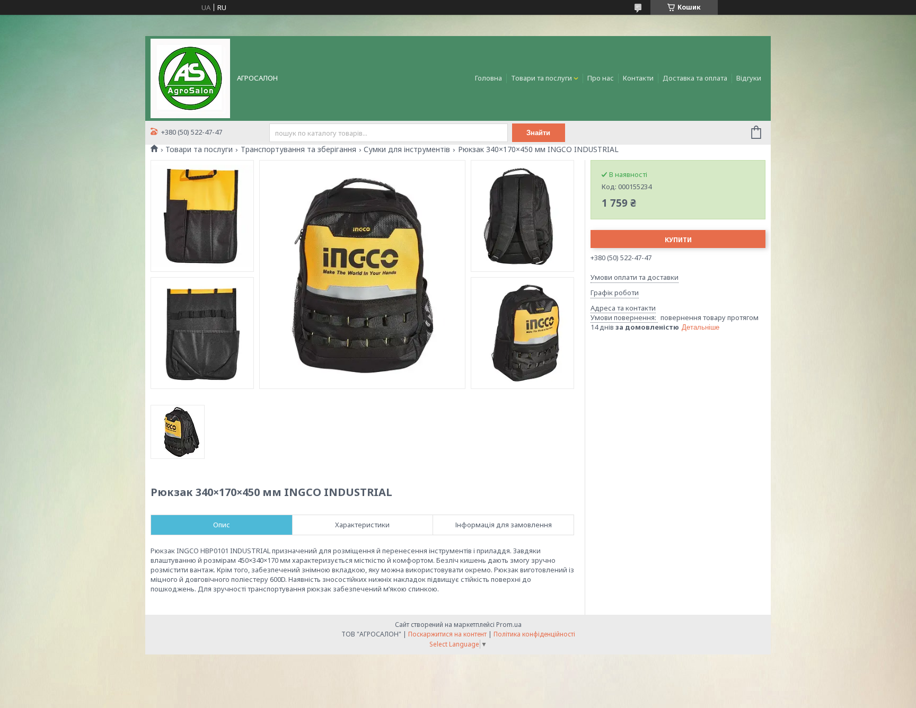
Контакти (638, 78)
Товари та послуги (541, 78)
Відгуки (748, 78)
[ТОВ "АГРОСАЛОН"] (190, 77)
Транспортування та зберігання (298, 149)
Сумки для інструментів (407, 149)
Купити (678, 239)
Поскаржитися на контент (447, 634)
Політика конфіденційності (534, 634)
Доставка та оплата (695, 78)
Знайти (538, 133)
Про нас (600, 78)
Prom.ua (509, 624)
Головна (488, 78)
